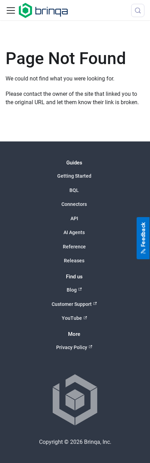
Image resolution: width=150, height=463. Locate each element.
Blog (72, 290)
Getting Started (74, 176)
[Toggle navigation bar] (11, 10)
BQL (74, 190)
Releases (74, 260)
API (74, 218)
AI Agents (74, 232)
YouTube (72, 318)
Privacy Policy (71, 347)
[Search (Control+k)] (137, 10)
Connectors (74, 204)
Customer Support (72, 304)
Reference (74, 246)
